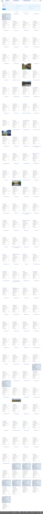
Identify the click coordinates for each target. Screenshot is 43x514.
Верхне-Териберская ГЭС (25, 187)
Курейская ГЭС (24, 87)
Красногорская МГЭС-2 (35, 371)
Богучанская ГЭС (4, 37)
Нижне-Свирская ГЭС (5, 220)
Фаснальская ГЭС (34, 487)
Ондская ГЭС (4, 254)
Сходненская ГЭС (34, 338)
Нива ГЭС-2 (24, 271)
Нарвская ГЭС (34, 187)
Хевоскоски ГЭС (4, 305)
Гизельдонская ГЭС (5, 404)
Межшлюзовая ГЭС (25, 404)
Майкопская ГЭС (14, 470)
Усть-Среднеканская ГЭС (35, 87)
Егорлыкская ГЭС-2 (35, 437)
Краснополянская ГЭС (35, 404)
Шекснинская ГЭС (14, 237)
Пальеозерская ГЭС (25, 371)
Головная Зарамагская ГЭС (15, 437)
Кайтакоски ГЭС (24, 454)
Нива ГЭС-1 (4, 371)
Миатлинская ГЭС (4, 153)
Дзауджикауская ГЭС (5, 487)
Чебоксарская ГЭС (14, 54)
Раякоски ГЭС (4, 321)
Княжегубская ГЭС (14, 187)
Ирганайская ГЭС (4, 120)
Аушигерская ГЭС (14, 271)
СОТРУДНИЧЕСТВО (27, 0)
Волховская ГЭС (34, 220)
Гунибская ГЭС (4, 437)
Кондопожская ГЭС (15, 371)
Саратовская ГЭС (4, 54)
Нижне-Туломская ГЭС (35, 271)
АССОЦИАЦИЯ (16, 0)
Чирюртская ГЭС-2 (35, 470)
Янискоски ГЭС (4, 338)
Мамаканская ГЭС (4, 237)
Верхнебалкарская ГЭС (5, 470)
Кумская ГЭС (34, 237)
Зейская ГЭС (24, 54)
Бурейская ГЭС (34, 37)
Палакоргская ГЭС (24, 338)
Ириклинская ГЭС (14, 404)
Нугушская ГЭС (14, 454)
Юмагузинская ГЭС (15, 305)
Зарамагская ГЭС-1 (35, 120)
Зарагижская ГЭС (34, 321)
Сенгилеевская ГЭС (25, 437)
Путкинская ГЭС (24, 237)
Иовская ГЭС (14, 220)
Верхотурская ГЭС (24, 487)
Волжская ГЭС (14, 37)
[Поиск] (40, 0)
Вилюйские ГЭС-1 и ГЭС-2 (15, 87)
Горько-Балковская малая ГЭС (26, 470)
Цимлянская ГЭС (14, 153)
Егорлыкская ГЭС (14, 338)
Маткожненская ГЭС (5, 271)
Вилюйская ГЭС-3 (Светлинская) (26, 120)
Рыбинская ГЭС (14, 120)
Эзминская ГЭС (24, 305)
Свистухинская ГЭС (5, 454)
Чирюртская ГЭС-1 (25, 254)
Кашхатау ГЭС (34, 254)
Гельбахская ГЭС (34, 305)
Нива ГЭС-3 (4, 187)
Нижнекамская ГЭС (35, 54)
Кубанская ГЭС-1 (24, 321)
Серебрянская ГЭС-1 (25, 153)
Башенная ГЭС (34, 454)
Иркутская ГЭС (4, 87)
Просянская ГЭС (14, 487)
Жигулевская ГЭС (24, 37)
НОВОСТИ (7, 0)
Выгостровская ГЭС (15, 321)
